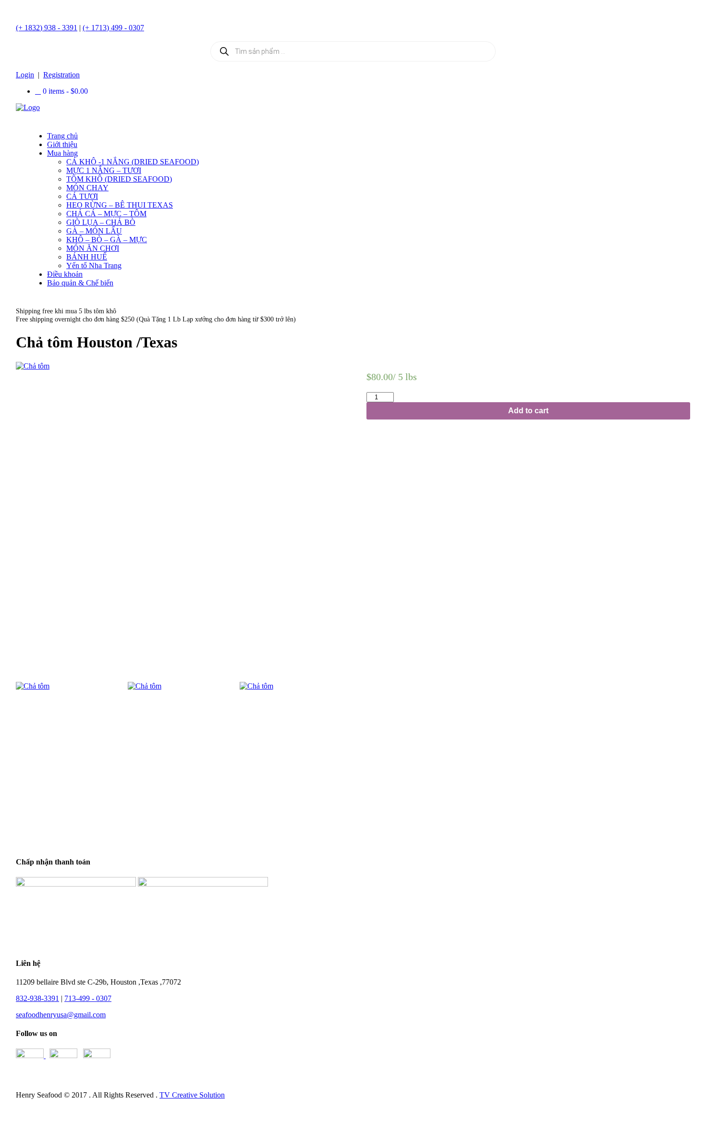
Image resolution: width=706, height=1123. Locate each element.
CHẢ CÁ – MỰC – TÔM (106, 214)
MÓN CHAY (87, 188)
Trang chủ (62, 136)
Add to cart (528, 411)
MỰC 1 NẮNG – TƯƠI (103, 170)
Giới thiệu (62, 144)
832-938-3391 (37, 998)
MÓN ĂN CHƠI (92, 248)
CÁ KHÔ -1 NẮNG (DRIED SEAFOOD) (132, 162)
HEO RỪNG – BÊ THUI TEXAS (119, 205)
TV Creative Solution (192, 1095)
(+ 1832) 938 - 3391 (46, 28)
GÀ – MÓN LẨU (94, 231)
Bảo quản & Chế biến (80, 283)
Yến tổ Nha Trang (94, 265)
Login (25, 75)
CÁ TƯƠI (82, 196)
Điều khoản (65, 274)
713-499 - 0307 (87, 998)
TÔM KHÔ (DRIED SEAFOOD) (119, 179)
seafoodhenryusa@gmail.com (61, 1015)
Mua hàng (62, 153)
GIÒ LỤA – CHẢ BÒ (100, 222)
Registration (61, 75)
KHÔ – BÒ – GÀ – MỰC (106, 239)
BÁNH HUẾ (86, 257)
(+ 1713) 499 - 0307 (113, 28)
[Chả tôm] (178, 518)
